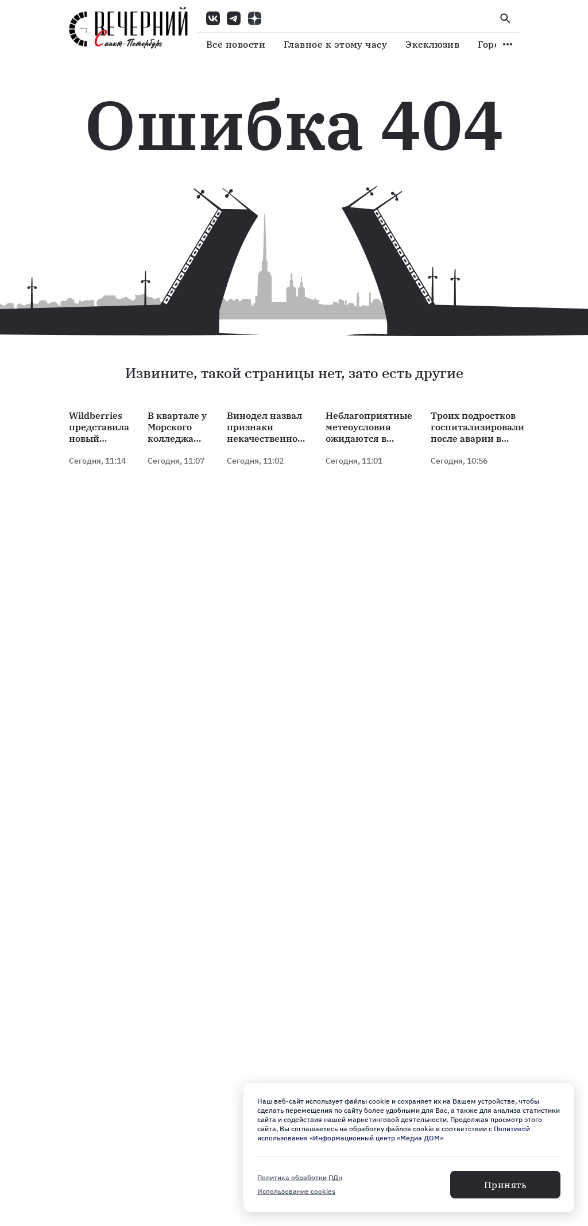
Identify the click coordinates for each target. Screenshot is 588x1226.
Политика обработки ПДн (299, 1177)
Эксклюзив (432, 44)
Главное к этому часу (335, 44)
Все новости (235, 44)
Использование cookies (296, 1191)
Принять (505, 1184)
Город (491, 44)
